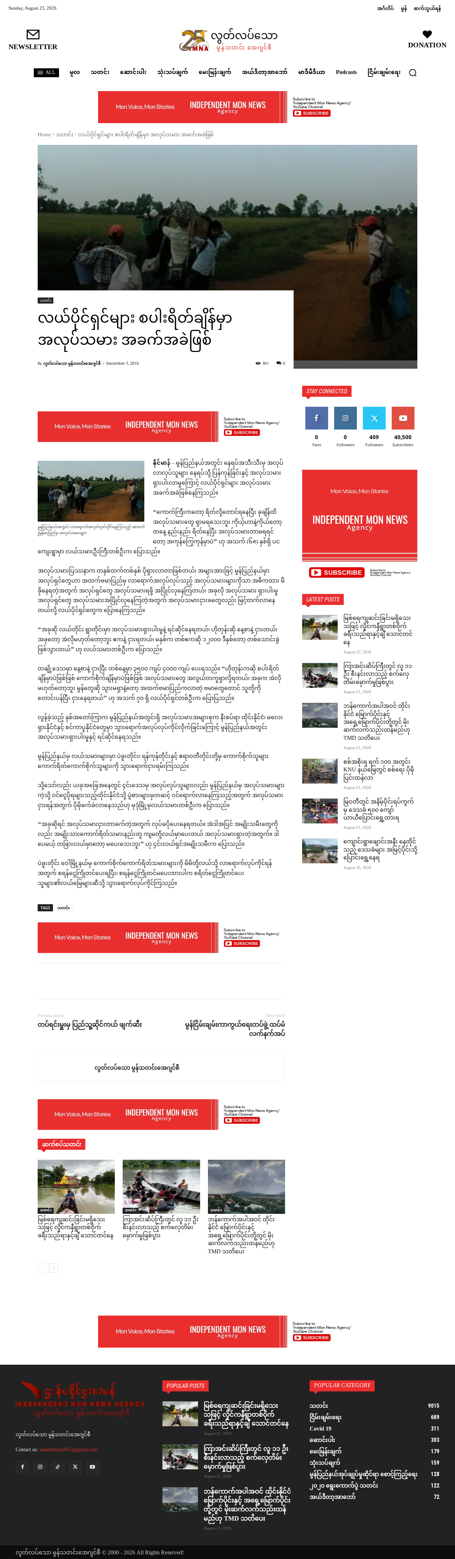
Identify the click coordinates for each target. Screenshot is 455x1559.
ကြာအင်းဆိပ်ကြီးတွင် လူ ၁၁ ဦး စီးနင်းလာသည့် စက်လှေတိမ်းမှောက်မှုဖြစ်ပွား (161, 1228)
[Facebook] (45, 981)
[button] (412, 72)
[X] (61, 981)
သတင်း (64, 135)
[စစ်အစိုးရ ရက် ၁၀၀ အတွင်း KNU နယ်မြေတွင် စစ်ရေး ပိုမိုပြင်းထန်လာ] (320, 771)
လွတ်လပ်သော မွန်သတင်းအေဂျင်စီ (72, 363)
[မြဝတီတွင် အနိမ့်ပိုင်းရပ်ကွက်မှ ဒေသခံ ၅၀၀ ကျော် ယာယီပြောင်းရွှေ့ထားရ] (320, 811)
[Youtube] (93, 1468)
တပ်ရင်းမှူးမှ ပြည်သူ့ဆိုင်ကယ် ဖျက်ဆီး (90, 1024)
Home (44, 135)
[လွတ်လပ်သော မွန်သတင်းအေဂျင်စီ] (66, 1068)
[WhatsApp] (94, 981)
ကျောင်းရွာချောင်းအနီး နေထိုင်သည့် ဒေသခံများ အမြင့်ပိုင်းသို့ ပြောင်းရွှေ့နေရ (380, 850)
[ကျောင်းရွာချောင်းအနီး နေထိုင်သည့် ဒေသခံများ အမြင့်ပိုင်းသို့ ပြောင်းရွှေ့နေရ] (320, 850)
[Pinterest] (77, 981)
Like (316, 409)
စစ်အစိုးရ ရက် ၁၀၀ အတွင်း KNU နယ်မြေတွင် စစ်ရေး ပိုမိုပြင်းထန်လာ (378, 770)
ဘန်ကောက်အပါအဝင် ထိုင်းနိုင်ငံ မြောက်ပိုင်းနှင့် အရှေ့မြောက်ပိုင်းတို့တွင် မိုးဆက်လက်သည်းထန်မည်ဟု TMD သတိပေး (241, 1236)
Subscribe (403, 409)
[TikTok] (57, 1468)
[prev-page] (42, 1268)
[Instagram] (40, 1468)
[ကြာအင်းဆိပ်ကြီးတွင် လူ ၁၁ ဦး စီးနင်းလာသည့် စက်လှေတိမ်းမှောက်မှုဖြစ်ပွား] (161, 1187)
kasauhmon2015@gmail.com (68, 1449)
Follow (345, 409)
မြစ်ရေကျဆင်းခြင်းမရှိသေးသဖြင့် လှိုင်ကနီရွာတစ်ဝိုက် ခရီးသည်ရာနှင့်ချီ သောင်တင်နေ (75, 1228)
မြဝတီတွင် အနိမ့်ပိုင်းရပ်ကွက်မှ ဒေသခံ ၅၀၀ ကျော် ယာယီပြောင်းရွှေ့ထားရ (378, 810)
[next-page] (53, 1268)
